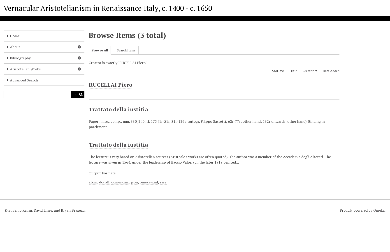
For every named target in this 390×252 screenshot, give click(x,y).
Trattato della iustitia (118, 109)
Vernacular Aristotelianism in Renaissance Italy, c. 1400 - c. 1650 (108, 8)
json (134, 182)
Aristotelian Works (25, 69)
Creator (308, 71)
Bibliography (20, 57)
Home (15, 35)
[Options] (74, 94)
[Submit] (81, 94)
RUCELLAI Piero (110, 84)
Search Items (126, 50)
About (15, 46)
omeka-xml (149, 182)
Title (293, 71)
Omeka (379, 210)
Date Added (331, 71)
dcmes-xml (120, 182)
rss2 (163, 182)
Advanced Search (24, 80)
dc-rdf (104, 182)
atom (93, 182)
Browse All (100, 50)
